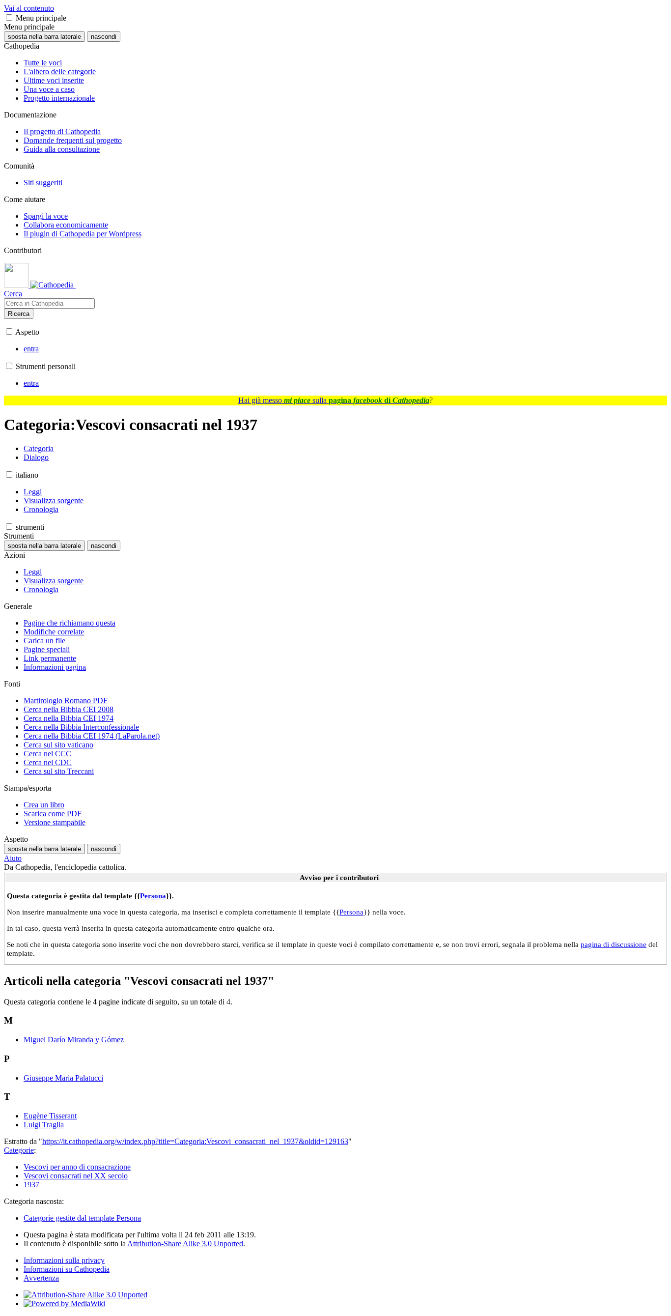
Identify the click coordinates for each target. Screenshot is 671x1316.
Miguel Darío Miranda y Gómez (74, 1039)
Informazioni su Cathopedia (67, 1269)
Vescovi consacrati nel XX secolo (76, 1176)
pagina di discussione (613, 944)
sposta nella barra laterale (44, 36)
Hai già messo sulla (333, 400)
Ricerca (18, 313)
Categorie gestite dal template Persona (82, 1218)
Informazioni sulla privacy (64, 1260)
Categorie (19, 1150)
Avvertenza (41, 1278)
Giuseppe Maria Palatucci (63, 1078)
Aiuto (13, 858)
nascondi (103, 36)
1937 (31, 1184)
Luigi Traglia (44, 1124)
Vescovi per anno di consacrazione (77, 1167)
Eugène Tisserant (50, 1116)
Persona (153, 895)
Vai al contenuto (29, 8)
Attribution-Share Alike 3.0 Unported (185, 1243)
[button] (9, 17)
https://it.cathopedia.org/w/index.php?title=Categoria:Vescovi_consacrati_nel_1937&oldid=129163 (195, 1141)
